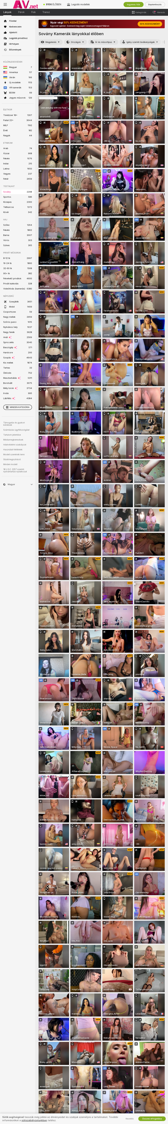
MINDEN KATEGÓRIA (19, 407)
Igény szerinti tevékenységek (140, 42)
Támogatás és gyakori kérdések (14, 424)
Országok (76, 42)
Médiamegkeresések (13, 440)
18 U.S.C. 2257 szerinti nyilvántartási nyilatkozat (15, 470)
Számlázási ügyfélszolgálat (16, 430)
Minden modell (10, 464)
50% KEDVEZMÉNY (150, 24)
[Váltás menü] (5, 4)
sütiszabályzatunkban (34, 1120)
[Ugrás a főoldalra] (25, 4)
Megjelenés (50, 42)
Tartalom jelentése (12, 435)
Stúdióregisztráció (12, 459)
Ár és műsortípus (103, 42)
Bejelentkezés (155, 4)
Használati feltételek (12, 449)
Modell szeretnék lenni (14, 454)
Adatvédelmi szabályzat (14, 445)
